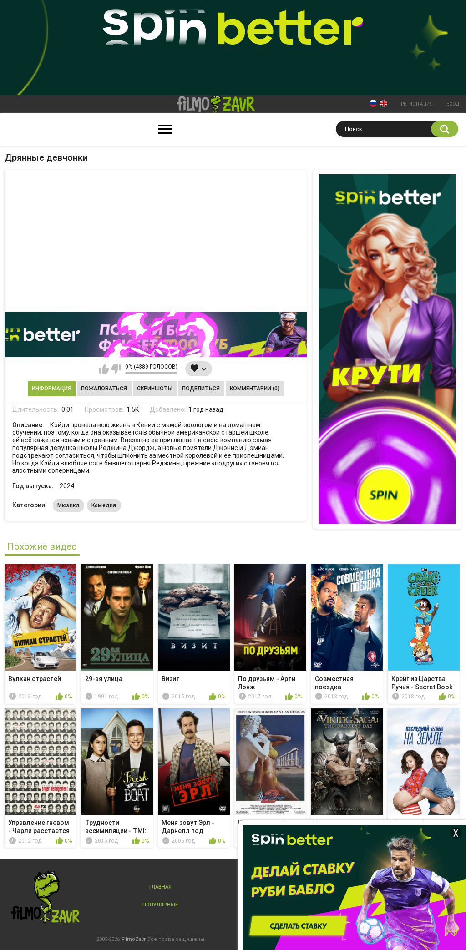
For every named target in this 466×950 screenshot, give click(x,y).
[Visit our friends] (387, 349)
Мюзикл (68, 505)
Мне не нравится (116, 369)
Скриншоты (154, 388)
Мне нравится (104, 369)
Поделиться (201, 388)
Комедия (103, 505)
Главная (160, 887)
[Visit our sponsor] (156, 334)
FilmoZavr (134, 939)
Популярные (160, 905)
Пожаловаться (104, 388)
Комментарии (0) (254, 388)
